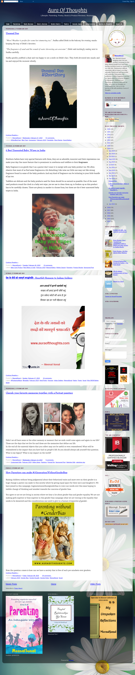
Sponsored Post (89, 267)
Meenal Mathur (51, 267)
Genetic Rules (44, 578)
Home (7, 24)
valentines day (80, 462)
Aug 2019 (112, 162)
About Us (119, 24)
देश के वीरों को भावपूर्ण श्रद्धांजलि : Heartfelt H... (117, 189)
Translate (120, 323)
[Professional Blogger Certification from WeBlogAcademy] (117, 470)
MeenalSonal (68, 380)
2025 (109, 132)
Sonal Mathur (67, 140)
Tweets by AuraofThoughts (113, 296)
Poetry (66, 24)
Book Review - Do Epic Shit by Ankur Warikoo (120, 252)
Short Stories (42, 24)
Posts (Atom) (18, 588)
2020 (109, 146)
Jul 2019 (112, 164)
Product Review (78, 267)
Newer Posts (11, 584)
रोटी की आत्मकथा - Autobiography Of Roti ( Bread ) (120, 273)
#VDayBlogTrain (16, 140)
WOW (7, 383)
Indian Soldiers (58, 380)
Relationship (90, 24)
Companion (32, 140)
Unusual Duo (12, 33)
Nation (75, 380)
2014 (109, 218)
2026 (109, 129)
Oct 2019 (112, 156)
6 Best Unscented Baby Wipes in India (25, 150)
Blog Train (25, 140)
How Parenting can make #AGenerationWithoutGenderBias (36, 472)
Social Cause (77, 24)
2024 (109, 134)
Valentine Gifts (70, 462)
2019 (109, 148)
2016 (109, 213)
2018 (109, 207)
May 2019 (112, 170)
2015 (109, 216)
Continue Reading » (12, 135)
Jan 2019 (112, 204)
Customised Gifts (16, 462)
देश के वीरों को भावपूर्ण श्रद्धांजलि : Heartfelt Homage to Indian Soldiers (39, 278)
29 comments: (46, 575)
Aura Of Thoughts (67, 10)
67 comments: (50, 138)
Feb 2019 (112, 178)
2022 (109, 140)
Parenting (16, 24)
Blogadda (26, 380)
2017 (109, 210)
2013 (109, 221)
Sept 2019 (112, 159)
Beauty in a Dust (118, 281)
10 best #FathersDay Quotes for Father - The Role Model (120, 262)
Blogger (71, 660)
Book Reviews (28, 24)
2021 (109, 143)
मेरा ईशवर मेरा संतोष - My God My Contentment (120, 231)
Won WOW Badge (93, 380)
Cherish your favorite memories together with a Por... (118, 193)
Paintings (44, 462)
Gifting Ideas (36, 462)
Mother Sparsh (61, 267)
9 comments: (50, 460)
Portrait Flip (51, 462)
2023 (109, 137)
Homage (50, 380)
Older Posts (95, 584)
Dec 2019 (112, 151)
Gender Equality (34, 578)
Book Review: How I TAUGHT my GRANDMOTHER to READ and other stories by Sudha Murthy (120, 243)
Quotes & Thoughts (105, 24)
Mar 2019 (112, 176)
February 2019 (41, 140)
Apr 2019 (112, 173)
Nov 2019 (112, 153)
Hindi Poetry (55, 24)
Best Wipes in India (29, 267)
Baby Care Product (17, 267)
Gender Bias (25, 578)
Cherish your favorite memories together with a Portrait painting (39, 393)
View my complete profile (113, 93)
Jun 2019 (112, 167)
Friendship (50, 140)
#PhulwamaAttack (16, 380)
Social (84, 380)
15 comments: (47, 378)
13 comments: (48, 265)
